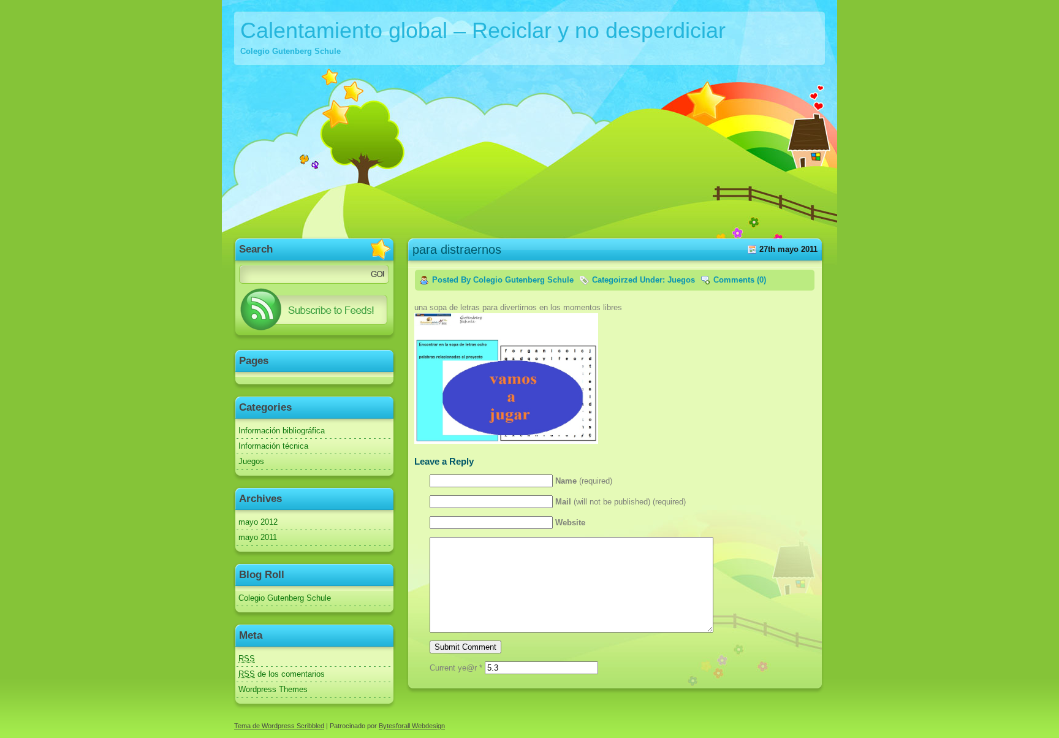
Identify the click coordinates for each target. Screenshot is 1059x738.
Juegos (251, 461)
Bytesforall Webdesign (412, 725)
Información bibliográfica (281, 430)
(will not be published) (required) (620, 501)
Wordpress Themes (273, 689)
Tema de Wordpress (265, 725)
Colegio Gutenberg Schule (284, 598)
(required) (583, 480)
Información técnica (273, 446)
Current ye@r (456, 667)
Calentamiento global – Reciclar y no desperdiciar (483, 30)
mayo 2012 (258, 522)
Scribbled (310, 725)
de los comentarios (281, 674)
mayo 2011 (257, 537)
